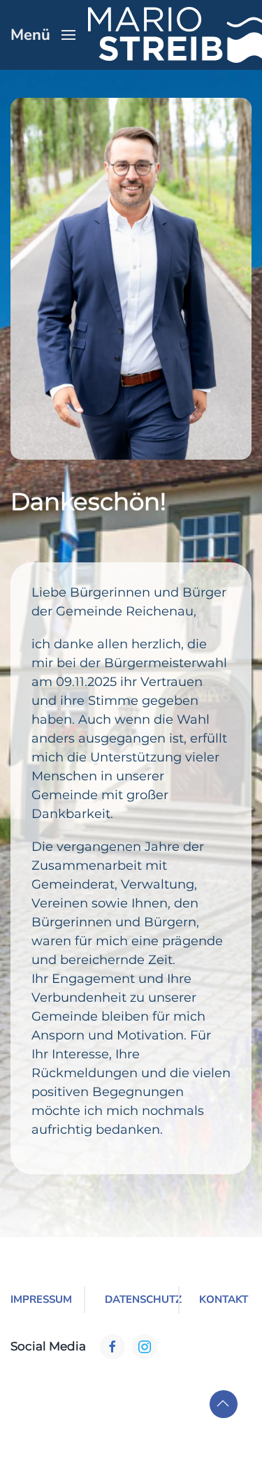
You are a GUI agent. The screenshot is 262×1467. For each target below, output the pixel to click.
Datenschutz (131, 1299)
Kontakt (223, 1299)
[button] (42, 35)
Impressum (36, 1299)
